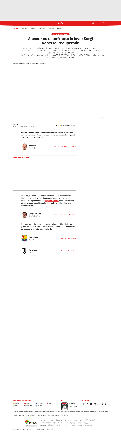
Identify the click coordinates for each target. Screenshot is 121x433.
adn (86, 420)
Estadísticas (64, 146)
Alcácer (32, 145)
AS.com (81, 420)
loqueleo (80, 426)
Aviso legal (21, 415)
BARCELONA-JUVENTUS (60, 34)
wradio (54, 423)
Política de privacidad (31, 415)
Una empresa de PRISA (31, 421)
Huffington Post (46, 423)
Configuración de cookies (54, 415)
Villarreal (73, 146)
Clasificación (42, 28)
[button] (57, 125)
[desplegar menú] (14, 23)
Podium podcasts (59, 426)
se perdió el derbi (52, 200)
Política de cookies (42, 415)
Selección (59, 28)
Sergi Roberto (35, 214)
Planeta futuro (79, 423)
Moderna (51, 426)
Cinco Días (61, 423)
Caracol (92, 420)
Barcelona (72, 215)
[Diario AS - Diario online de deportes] (60, 23)
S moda (73, 426)
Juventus (33, 250)
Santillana (58, 420)
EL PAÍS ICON (66, 426)
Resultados (33, 28)
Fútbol (15, 28)
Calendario (51, 28)
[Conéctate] (97, 23)
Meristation (88, 426)
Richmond (42, 425)
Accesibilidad (65, 415)
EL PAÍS (44, 420)
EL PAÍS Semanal (73, 423)
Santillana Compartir (68, 420)
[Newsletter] (93, 23)
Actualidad (24, 28)
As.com (15, 124)
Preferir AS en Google (69, 125)
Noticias (56, 146)
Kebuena (86, 423)
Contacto (15, 415)
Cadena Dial (66, 423)
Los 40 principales (51, 420)
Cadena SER (76, 420)
